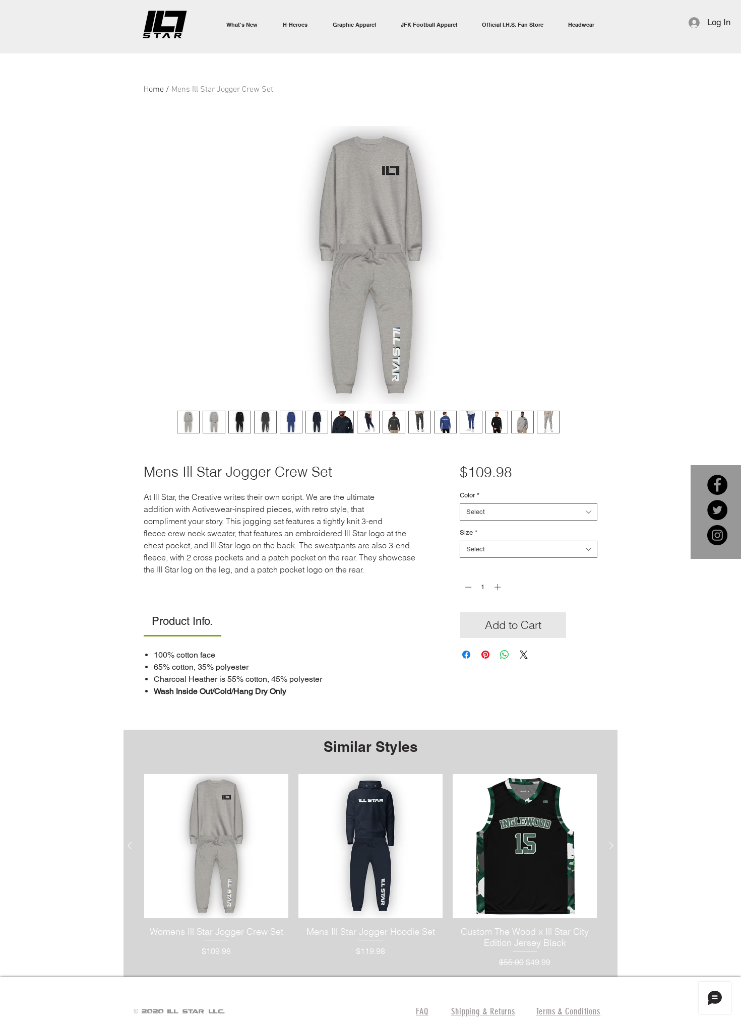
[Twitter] (717, 510)
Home (154, 90)
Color (469, 495)
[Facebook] (717, 485)
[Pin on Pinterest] (485, 655)
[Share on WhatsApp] (505, 655)
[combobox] (528, 512)
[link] (182, 621)
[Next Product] (611, 846)
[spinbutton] (482, 587)
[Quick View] (216, 846)
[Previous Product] (130, 846)
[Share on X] (524, 655)
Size (468, 532)
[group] (371, 871)
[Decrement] (467, 587)
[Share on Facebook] (466, 655)
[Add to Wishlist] (584, 625)
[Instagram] (717, 535)
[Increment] (498, 587)
